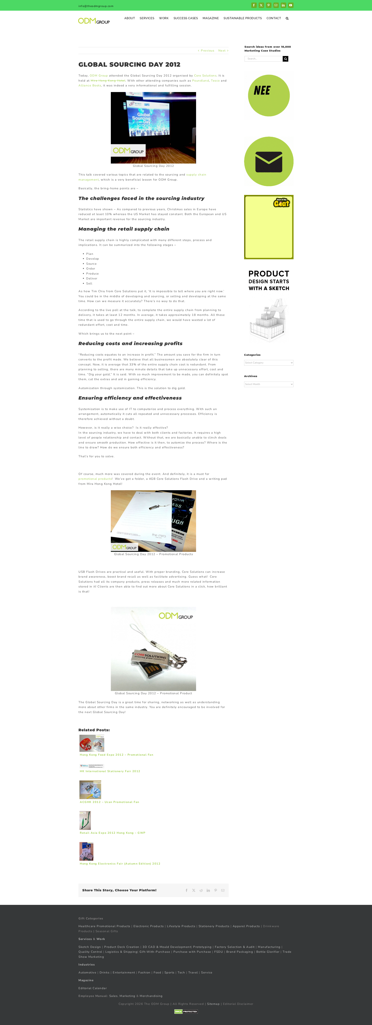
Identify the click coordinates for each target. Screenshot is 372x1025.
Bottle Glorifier (267, 952)
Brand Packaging (239, 952)
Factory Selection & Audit (235, 947)
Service (207, 972)
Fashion (144, 972)
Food (157, 972)
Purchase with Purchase (192, 952)
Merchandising (151, 996)
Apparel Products (246, 926)
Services (85, 939)
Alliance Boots (89, 85)
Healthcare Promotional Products (104, 926)
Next (222, 51)
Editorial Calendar (92, 988)
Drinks (105, 972)
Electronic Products (148, 926)
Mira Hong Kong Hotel (108, 81)
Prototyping (202, 947)
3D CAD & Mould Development (167, 947)
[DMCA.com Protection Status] (186, 1012)
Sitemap (213, 1004)
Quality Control (90, 952)
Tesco (215, 81)
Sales (113, 996)
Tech (181, 972)
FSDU (218, 952)
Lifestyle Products (181, 926)
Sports (169, 972)
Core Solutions (205, 76)
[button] (287, 18)
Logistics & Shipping (121, 952)
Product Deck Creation (122, 947)
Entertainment (124, 972)
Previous (207, 51)
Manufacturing (269, 947)
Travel (193, 972)
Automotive (87, 972)
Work (100, 939)
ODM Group (99, 76)
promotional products (95, 479)
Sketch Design (89, 947)
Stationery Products (214, 926)
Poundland (200, 81)
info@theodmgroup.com (96, 6)
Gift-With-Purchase (155, 952)
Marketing (127, 996)
